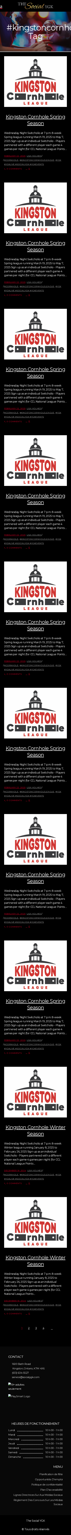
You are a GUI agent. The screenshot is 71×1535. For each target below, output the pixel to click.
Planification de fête (51, 1474)
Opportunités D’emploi (49, 1479)
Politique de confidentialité (47, 1484)
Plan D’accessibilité (51, 1489)
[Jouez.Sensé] (35, 1405)
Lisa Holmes (34, 156)
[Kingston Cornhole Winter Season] (35, 1092)
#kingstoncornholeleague (37, 160)
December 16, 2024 (15, 1170)
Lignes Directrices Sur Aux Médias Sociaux (38, 1494)
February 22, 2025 (14, 156)
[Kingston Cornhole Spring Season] (35, 81)
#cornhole (11, 160)
